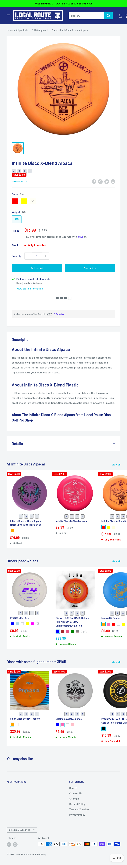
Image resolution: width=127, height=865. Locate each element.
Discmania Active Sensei (69, 718)
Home (10, 30)
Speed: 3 (56, 30)
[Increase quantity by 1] (45, 255)
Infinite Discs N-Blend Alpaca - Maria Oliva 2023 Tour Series (26, 522)
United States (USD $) (19, 829)
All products (22, 30)
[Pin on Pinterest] (100, 181)
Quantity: (17, 255)
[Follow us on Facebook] (9, 844)
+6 (38, 624)
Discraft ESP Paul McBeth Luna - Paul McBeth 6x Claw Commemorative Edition (73, 621)
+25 (83, 632)
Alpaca (84, 30)
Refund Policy (77, 804)
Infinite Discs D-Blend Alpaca (71, 521)
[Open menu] (8, 16)
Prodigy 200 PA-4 (19, 617)
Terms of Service (79, 809)
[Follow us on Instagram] (15, 844)
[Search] (108, 15)
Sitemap (74, 798)
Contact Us (75, 793)
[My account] (120, 16)
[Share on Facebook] (94, 181)
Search (73, 787)
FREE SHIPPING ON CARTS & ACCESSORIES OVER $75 (63, 3)
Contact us (90, 268)
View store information (29, 288)
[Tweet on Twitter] (106, 181)
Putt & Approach (40, 30)
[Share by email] (113, 181)
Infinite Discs (71, 30)
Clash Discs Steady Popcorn (25, 718)
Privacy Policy (77, 814)
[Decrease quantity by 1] (28, 255)
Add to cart (36, 268)
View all (116, 464)
